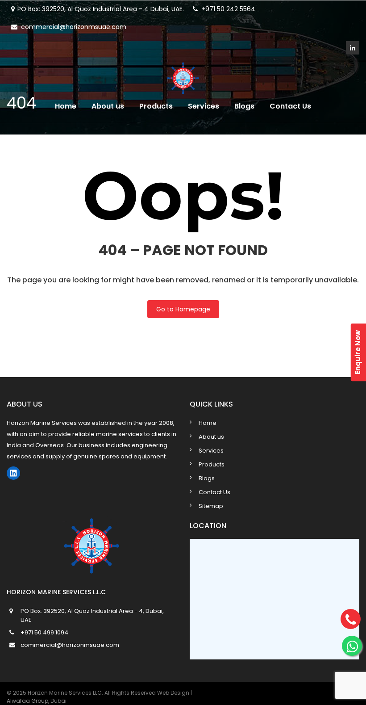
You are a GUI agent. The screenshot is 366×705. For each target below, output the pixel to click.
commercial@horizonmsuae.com (73, 26)
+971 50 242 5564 (228, 8)
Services (203, 106)
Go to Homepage (183, 309)
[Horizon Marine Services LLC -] (183, 76)
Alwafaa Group (27, 701)
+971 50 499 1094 (44, 632)
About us (108, 106)
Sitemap (211, 506)
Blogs (244, 106)
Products (156, 106)
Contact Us (290, 106)
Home (65, 106)
